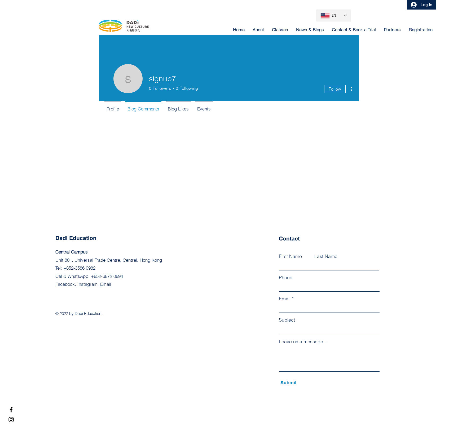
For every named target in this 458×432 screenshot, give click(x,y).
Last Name (325, 256)
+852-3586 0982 (79, 268)
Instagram (87, 284)
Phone (285, 277)
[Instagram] (11, 419)
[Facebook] (11, 409)
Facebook (65, 284)
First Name (290, 256)
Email (105, 284)
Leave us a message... (303, 341)
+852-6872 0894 (107, 276)
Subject (287, 320)
